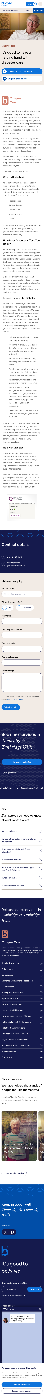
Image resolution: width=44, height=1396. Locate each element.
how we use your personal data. (16, 1295)
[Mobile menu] (40, 4)
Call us (30, 4)
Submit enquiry (10, 707)
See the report (14, 515)
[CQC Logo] (15, 500)
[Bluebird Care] (7, 5)
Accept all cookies (22, 1384)
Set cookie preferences (22, 1391)
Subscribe (34, 1289)
